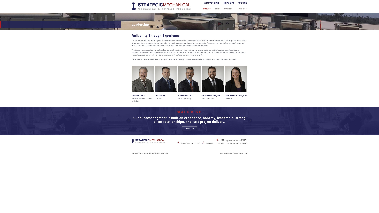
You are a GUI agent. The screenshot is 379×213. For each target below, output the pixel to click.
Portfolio (242, 9)
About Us (206, 9)
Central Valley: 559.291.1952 (190, 143)
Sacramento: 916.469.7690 (238, 143)
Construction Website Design (228, 153)
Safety (217, 9)
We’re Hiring (242, 3)
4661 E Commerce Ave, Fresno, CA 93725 (233, 140)
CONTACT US (189, 129)
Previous (128, 120)
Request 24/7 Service (211, 3)
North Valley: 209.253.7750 (214, 143)
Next (250, 120)
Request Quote (229, 3)
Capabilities (228, 9)
